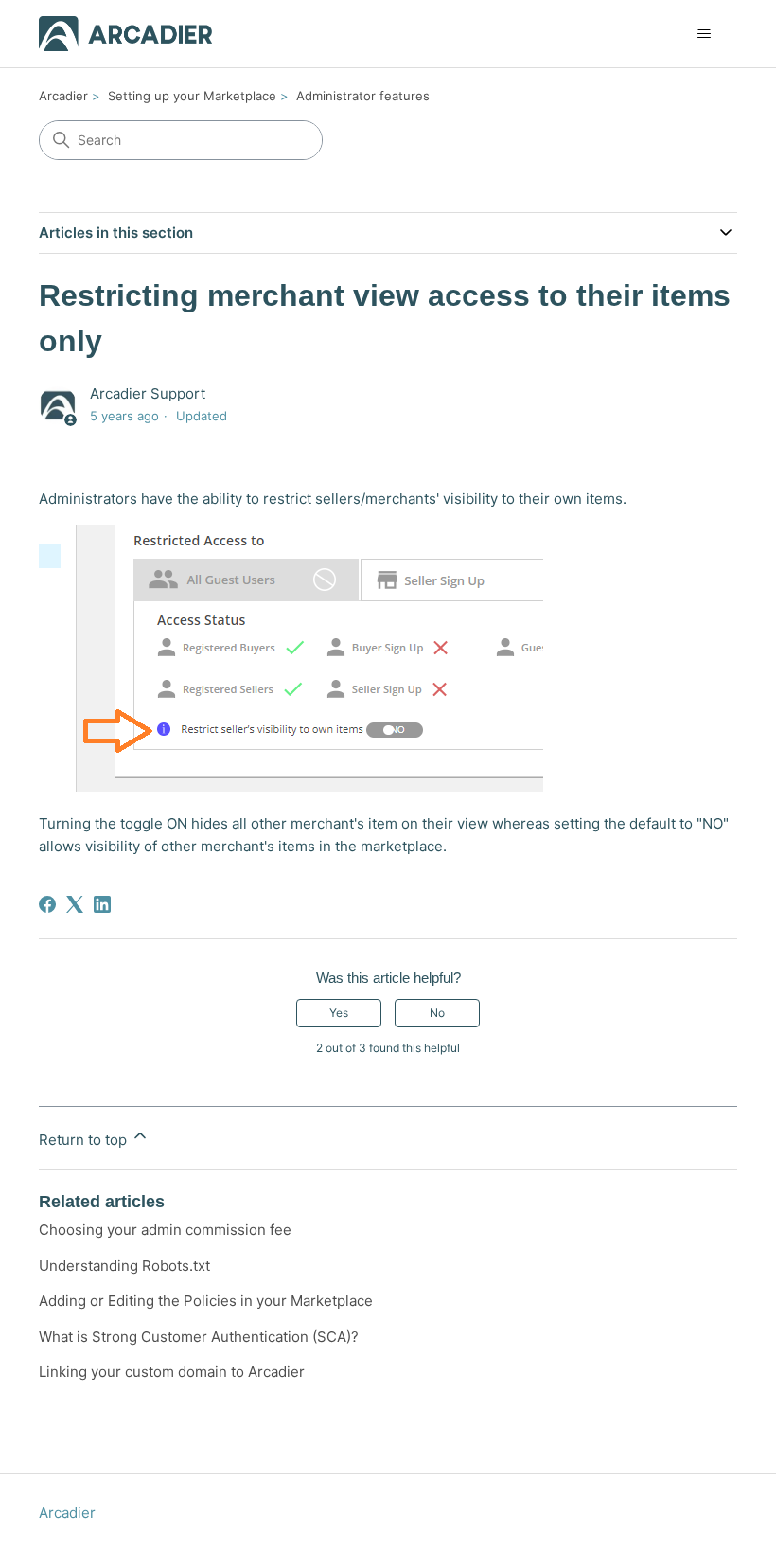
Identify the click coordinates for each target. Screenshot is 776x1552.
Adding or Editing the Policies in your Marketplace (206, 1301)
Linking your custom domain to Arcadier (172, 1372)
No (437, 1013)
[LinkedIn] (102, 904)
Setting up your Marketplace (192, 95)
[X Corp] (74, 904)
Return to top (85, 1140)
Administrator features (363, 95)
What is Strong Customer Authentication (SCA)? (199, 1337)
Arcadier (63, 95)
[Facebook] (47, 904)
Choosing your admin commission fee (165, 1230)
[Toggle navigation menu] (703, 34)
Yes (338, 1013)
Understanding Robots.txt (124, 1266)
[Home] (125, 33)
